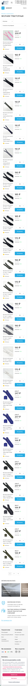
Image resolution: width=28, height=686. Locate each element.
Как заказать (18, 632)
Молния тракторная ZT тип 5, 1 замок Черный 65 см (8, 228)
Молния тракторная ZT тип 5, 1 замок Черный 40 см (8, 250)
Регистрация (4, 632)
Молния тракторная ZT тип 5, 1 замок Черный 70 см (8, 207)
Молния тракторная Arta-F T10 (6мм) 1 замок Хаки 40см (8, 563)
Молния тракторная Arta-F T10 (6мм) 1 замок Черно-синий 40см (8, 519)
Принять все (14, 674)
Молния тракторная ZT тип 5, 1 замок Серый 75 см (8, 338)
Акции (16, 639)
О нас (16, 637)
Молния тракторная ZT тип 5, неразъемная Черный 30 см (8, 68)
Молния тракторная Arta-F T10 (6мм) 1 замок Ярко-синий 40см (8, 451)
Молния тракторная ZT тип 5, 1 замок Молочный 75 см (8, 360)
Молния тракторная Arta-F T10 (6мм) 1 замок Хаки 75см (8, 541)
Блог (2, 637)
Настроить (14, 678)
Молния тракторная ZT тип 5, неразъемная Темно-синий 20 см (8, 139)
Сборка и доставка (19, 634)
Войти (25, 8)
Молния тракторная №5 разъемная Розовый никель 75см (8, 44)
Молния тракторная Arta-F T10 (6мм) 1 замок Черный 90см (8, 474)
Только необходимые (14, 682)
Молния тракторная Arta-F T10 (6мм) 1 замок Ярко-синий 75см (8, 428)
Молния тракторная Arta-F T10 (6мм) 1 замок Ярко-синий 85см (8, 404)
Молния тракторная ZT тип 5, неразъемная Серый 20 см (8, 162)
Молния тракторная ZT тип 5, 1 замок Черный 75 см (8, 185)
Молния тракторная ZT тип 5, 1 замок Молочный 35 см (8, 382)
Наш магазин (24, 4)
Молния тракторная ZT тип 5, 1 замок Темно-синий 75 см (8, 316)
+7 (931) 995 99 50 (21, 3)
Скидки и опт (18, 641)
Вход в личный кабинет (7, 634)
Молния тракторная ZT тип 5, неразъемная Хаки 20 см (8, 115)
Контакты (17, 644)
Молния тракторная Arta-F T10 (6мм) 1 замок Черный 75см (8, 496)
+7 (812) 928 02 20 (21, 1)
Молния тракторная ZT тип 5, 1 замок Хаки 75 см (8, 272)
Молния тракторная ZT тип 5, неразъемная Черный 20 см (8, 91)
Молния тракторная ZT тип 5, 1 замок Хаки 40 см (8, 294)
